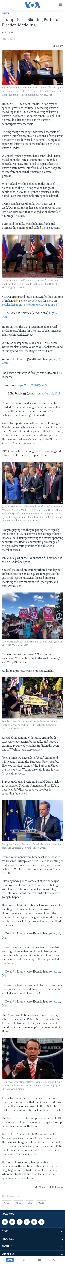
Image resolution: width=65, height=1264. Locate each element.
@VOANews (34, 301)
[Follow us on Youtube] (12, 1222)
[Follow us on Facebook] (5, 1222)
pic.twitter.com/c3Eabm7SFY (41, 305)
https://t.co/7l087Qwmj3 (32, 385)
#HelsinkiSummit (12, 305)
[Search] (54, 1260)
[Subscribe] (34, 1222)
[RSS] (41, 1222)
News (5, 13)
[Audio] (24, 1260)
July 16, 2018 (52, 393)
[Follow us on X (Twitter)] (20, 1222)
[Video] (39, 1260)
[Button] (58, 46)
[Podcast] (27, 1222)
